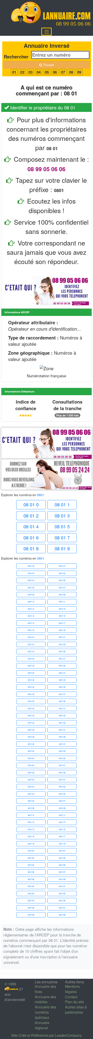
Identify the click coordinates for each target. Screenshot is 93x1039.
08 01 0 (31, 504)
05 (47, 72)
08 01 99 (62, 915)
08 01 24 (31, 651)
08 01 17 (62, 623)
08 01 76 (31, 836)
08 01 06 (31, 587)
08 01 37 (62, 694)
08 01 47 (62, 730)
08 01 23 (62, 644)
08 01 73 (62, 822)
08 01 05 (62, 580)
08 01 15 (62, 616)
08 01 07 (62, 587)
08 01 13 (62, 609)
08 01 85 (62, 865)
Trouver (48, 65)
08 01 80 (31, 850)
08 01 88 (31, 879)
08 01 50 (31, 744)
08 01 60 (31, 779)
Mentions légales (72, 989)
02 (22, 72)
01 (14, 72)
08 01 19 (62, 630)
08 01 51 (62, 744)
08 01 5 (62, 526)
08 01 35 (62, 687)
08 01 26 (31, 658)
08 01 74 (31, 829)
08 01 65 (62, 794)
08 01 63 (62, 786)
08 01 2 (31, 515)
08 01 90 (31, 886)
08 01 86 (31, 872)
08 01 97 (62, 908)
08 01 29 (62, 665)
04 (39, 72)
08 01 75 (62, 829)
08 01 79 (62, 843)
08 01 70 (31, 815)
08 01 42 (31, 715)
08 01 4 (31, 526)
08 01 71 (62, 815)
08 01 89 (62, 879)
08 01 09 (62, 594)
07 (63, 72)
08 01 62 (31, 786)
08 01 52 (31, 751)
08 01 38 (31, 701)
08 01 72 (31, 822)
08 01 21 (62, 637)
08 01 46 (31, 730)
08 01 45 (62, 723)
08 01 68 (31, 808)
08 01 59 (62, 772)
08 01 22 (31, 644)
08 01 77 (62, 836)
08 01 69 (62, 808)
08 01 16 (31, 623)
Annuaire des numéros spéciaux (45, 1012)
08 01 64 (31, 794)
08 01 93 (62, 893)
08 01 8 (31, 548)
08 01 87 (62, 872)
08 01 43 (62, 715)
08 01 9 (62, 548)
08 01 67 (62, 801)
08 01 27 (62, 658)
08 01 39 (62, 701)
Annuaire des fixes (45, 989)
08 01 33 (62, 680)
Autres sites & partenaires (76, 1009)
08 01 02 (31, 573)
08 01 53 (62, 751)
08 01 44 (31, 723)
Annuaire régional (42, 1025)
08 (71, 72)
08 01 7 (62, 537)
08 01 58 (31, 772)
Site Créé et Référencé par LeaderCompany (46, 1035)
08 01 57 (62, 765)
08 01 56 (31, 765)
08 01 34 (31, 687)
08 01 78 (31, 843)
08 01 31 (62, 673)
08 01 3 (62, 515)
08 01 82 (31, 858)
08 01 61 (62, 779)
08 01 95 (62, 900)
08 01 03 (62, 573)
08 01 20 (31, 637)
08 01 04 (31, 580)
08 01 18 (31, 630)
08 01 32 (31, 680)
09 (79, 72)
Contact (71, 996)
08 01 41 (62, 708)
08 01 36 (31, 694)
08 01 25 (62, 651)
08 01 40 (31, 708)
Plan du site (74, 1001)
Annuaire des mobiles (45, 999)
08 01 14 (31, 616)
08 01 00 (31, 566)
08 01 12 (31, 609)
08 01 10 (31, 601)
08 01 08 (31, 594)
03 (30, 72)
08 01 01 (62, 566)
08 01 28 (31, 665)
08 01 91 (62, 886)
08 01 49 (62, 737)
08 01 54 (31, 758)
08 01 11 (62, 601)
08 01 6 (31, 537)
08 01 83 (62, 858)
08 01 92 (31, 893)
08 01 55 (62, 758)
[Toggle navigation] (46, 32)
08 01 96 (31, 908)
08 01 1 (62, 504)
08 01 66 (31, 801)
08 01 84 (31, 865)
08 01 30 (31, 673)
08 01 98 (31, 915)
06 (55, 72)
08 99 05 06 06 (73, 24)
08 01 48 (31, 737)
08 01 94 (31, 900)
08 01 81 (62, 850)
